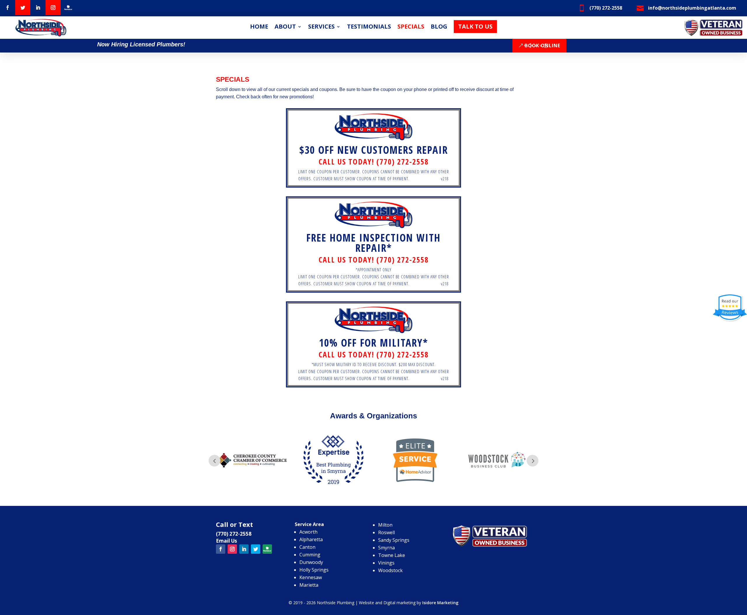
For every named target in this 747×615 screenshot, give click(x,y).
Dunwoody (311, 562)
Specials (410, 27)
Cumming (309, 554)
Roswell (386, 532)
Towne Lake (391, 555)
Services (321, 27)
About (285, 27)
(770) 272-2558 (234, 533)
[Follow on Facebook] (7, 7)
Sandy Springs (393, 540)
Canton (307, 547)
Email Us (226, 540)
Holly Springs (314, 570)
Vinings (386, 563)
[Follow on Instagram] (53, 7)
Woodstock (390, 570)
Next (532, 461)
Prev (214, 461)
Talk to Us (475, 26)
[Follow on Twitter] (22, 7)
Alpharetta (311, 539)
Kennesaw (310, 577)
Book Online (542, 45)
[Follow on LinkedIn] (38, 7)
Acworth (308, 532)
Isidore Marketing (440, 602)
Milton (385, 525)
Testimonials (369, 27)
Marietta (308, 585)
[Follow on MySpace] (68, 7)
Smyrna (386, 547)
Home (259, 27)
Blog (439, 27)
